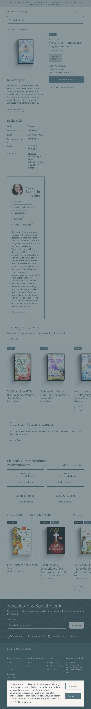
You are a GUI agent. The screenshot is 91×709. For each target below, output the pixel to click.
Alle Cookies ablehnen (21, 702)
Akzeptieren (73, 696)
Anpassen (73, 686)
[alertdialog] (45, 693)
